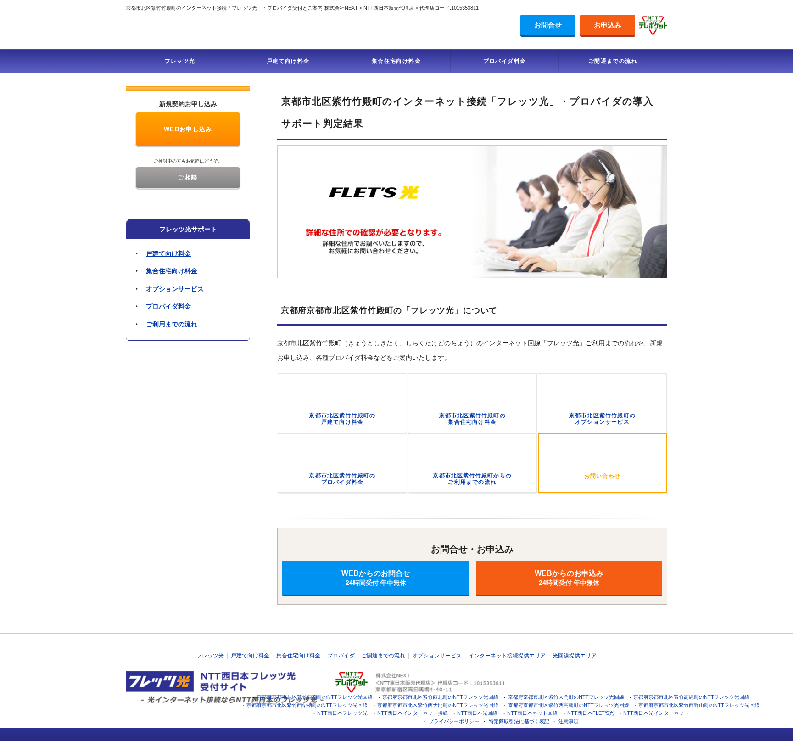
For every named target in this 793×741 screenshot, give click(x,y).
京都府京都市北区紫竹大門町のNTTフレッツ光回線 (566, 697)
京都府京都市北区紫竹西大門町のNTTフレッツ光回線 (437, 705)
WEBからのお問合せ (375, 577)
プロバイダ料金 (504, 61)
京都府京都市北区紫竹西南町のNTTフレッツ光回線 (315, 697)
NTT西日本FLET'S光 (590, 713)
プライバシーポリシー (454, 721)
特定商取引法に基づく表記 (519, 721)
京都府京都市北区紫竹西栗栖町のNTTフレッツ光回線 (307, 705)
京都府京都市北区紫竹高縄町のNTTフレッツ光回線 (691, 697)
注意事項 (568, 721)
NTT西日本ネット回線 (532, 713)
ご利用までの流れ (171, 324)
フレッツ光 (180, 61)
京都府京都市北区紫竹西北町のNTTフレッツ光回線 (440, 697)
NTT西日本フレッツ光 (342, 713)
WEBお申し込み (188, 129)
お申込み (607, 25)
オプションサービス (175, 288)
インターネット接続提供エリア (507, 655)
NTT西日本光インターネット (656, 713)
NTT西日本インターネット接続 (412, 713)
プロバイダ (341, 655)
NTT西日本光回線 (477, 713)
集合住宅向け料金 (396, 61)
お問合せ (548, 25)
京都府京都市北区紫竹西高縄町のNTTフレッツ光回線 (568, 705)
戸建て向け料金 (288, 61)
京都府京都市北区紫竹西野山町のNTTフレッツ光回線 (698, 705)
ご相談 (188, 177)
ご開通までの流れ (612, 61)
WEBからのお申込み (569, 577)
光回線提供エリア (575, 655)
